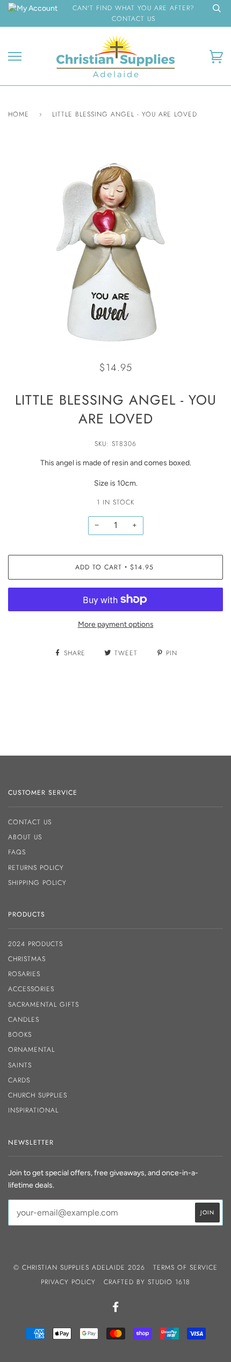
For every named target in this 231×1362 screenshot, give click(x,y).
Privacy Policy (68, 1282)
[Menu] (14, 56)
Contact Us (30, 822)
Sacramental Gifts (43, 1004)
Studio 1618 (169, 1282)
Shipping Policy (37, 883)
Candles (23, 1019)
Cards (19, 1080)
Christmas (27, 959)
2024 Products (35, 944)
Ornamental (31, 1050)
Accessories (31, 989)
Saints (20, 1065)
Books (20, 1034)
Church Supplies (37, 1095)
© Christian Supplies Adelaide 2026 (79, 1267)
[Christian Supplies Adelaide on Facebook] (115, 1309)
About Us (25, 837)
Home (18, 114)
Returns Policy (36, 868)
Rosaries (24, 974)
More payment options (116, 624)
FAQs (17, 852)
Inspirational (33, 1110)
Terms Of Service (185, 1267)
